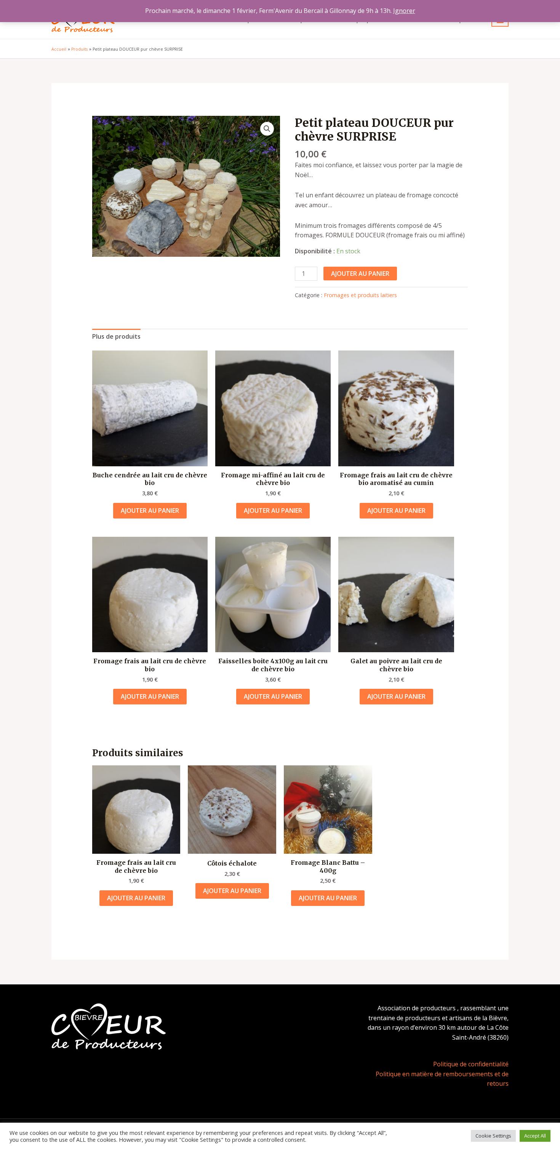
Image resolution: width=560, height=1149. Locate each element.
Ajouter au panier (360, 273)
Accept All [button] (535, 1135)
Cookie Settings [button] (493, 1135)
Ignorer (404, 10)
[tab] (116, 337)
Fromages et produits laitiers (360, 295)
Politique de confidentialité (471, 1064)
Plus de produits (116, 336)
